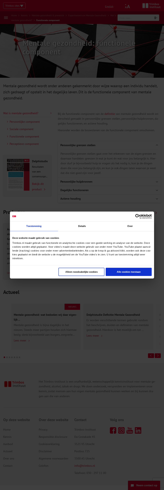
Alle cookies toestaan (129, 271)
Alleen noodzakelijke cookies (81, 271)
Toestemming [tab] (33, 226)
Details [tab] (82, 226)
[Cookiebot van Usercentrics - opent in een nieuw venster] (138, 216)
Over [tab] (130, 226)
